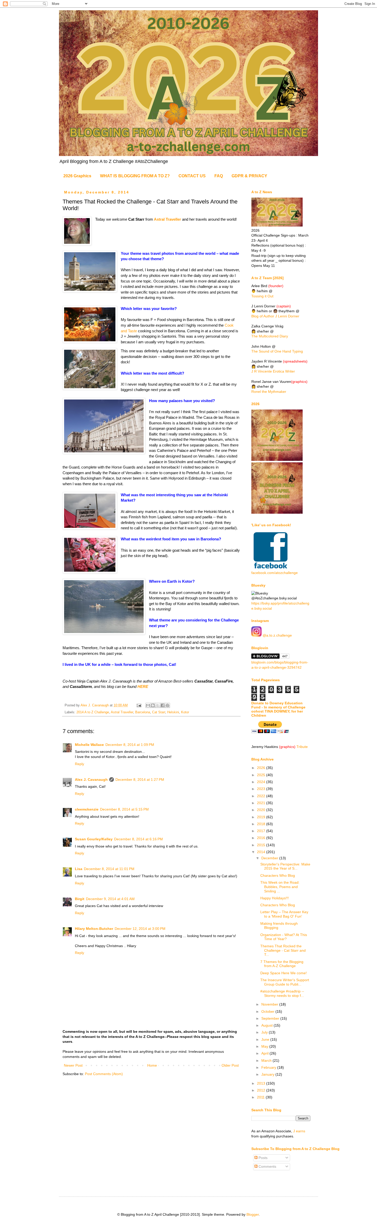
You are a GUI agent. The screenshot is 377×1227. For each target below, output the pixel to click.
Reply (79, 764)
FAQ (218, 176)
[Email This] (148, 705)
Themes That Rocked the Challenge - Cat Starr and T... (283, 950)
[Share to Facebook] (162, 705)
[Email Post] (138, 705)
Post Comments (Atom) (104, 1074)
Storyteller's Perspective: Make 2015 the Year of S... (285, 866)
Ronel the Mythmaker (268, 391)
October (268, 1011)
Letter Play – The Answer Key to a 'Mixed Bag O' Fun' (284, 914)
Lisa (78, 869)
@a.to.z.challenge (277, 635)
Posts (262, 1158)
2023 (261, 789)
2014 (261, 852)
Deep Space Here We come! (283, 973)
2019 (261, 817)
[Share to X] (157, 705)
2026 (261, 768)
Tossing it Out (262, 296)
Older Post (230, 1065)
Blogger (252, 1214)
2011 (261, 1097)
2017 (261, 831)
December (270, 858)
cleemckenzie (86, 809)
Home (152, 1065)
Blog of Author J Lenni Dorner (275, 316)
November (270, 1004)
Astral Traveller (167, 219)
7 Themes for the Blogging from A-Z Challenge (281, 964)
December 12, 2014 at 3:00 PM (140, 929)
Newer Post (73, 1065)
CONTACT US (192, 176)
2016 (261, 838)
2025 (261, 775)
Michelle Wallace (89, 745)
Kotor (185, 712)
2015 (261, 845)
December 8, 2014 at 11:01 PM (109, 869)
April (265, 1053)
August (267, 1025)
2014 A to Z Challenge (92, 712)
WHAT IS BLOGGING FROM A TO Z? (135, 176)
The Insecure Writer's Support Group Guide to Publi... (284, 982)
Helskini (173, 712)
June (265, 1039)
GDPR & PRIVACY (249, 176)
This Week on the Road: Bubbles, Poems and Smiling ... (280, 886)
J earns (299, 1131)
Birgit (79, 899)
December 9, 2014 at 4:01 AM (110, 899)
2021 (261, 803)
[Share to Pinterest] (167, 705)
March (267, 1060)
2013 (261, 1083)
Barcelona (142, 712)
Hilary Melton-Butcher (94, 929)
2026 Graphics (77, 176)
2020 (261, 810)
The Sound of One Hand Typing (277, 351)
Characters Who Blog (277, 875)
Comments (266, 1166)
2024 (261, 782)
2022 (261, 796)
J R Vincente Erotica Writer (273, 371)
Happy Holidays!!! (274, 898)
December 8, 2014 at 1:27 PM (139, 779)
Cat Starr (158, 712)
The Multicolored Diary (269, 336)
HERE (142, 686)
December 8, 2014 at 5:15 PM (124, 809)
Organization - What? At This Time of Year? (283, 937)
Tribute (302, 747)
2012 (261, 1090)
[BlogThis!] (152, 705)
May (265, 1046)
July (265, 1032)
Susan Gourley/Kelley (94, 839)
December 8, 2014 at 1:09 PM (129, 745)
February (269, 1067)
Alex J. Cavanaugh (91, 779)
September (270, 1018)
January (268, 1074)
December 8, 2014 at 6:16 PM (138, 839)
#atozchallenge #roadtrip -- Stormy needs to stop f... (282, 993)
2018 (261, 824)
